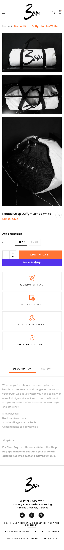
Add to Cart (40, 254)
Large (21, 242)
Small (34, 242)
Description (22, 368)
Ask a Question (12, 234)
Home (6, 26)
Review (46, 368)
